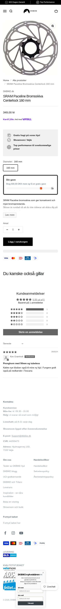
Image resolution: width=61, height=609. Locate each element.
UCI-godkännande (12, 476)
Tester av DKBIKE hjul (14, 466)
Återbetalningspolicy (43, 476)
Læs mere (9, 215)
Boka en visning (11, 502)
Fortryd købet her (11, 523)
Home (6, 80)
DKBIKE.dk (8, 91)
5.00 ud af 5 (39, 299)
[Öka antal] (19, 230)
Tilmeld (30, 603)
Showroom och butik (13, 507)
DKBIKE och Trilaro (12, 482)
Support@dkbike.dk (21, 436)
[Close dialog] (43, 572)
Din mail (21, 595)
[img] (10, 352)
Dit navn (21, 588)
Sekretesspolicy (41, 471)
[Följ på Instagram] (13, 533)
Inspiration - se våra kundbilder (13, 495)
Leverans (7, 487)
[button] (17, 309)
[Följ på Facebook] (5, 533)
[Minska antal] (7, 230)
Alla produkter (19, 80)
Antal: (6, 223)
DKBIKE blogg (10, 471)
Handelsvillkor (40, 466)
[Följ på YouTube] (21, 533)
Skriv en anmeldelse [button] (31, 332)
